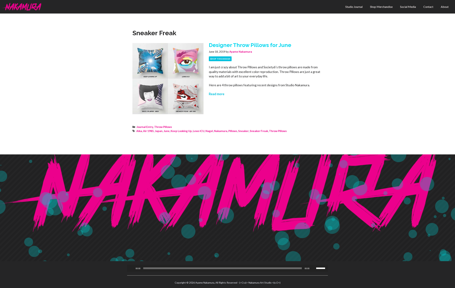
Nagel (209, 131)
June (167, 131)
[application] (227, 268)
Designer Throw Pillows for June (250, 45)
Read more (216, 94)
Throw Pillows (163, 126)
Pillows (232, 131)
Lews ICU (198, 131)
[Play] (131, 268)
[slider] (321, 268)
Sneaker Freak (259, 131)
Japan (158, 131)
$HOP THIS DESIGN (220, 58)
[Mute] (313, 268)
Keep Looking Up (181, 131)
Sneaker (243, 131)
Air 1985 (148, 131)
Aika (139, 131)
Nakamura (220, 131)
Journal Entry (144, 126)
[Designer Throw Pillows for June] (168, 113)
